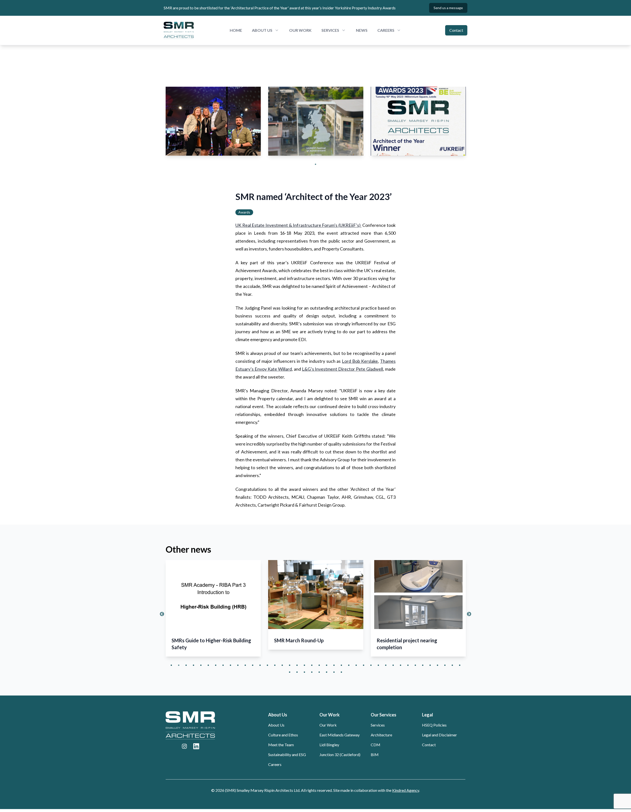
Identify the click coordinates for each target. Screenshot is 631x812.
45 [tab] (319, 672)
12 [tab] (252, 665)
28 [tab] (370, 665)
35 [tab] (422, 665)
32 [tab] (400, 665)
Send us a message (448, 8)
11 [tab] (245, 665)
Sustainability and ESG (287, 754)
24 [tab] (341, 665)
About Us (276, 725)
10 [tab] (237, 665)
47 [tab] (334, 672)
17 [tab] (289, 665)
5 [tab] (200, 665)
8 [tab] (223, 665)
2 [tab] (178, 665)
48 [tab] (341, 672)
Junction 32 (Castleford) (339, 754)
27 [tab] (363, 665)
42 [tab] (297, 672)
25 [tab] (348, 665)
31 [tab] (393, 665)
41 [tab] (289, 672)
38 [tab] (444, 665)
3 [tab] (186, 665)
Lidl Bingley (329, 744)
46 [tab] (326, 672)
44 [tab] (311, 672)
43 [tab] (304, 672)
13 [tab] (260, 665)
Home (236, 30)
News (362, 30)
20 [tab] (311, 665)
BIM (375, 754)
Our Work (300, 30)
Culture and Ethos (283, 734)
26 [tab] (356, 665)
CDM (375, 744)
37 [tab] (437, 665)
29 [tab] (378, 665)
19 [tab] (304, 665)
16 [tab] (282, 665)
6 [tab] (208, 665)
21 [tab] (319, 665)
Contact (456, 30)
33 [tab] (407, 665)
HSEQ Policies (434, 725)
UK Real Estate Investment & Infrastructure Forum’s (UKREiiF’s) (298, 225)
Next (469, 614)
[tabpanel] (213, 121)
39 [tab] (452, 665)
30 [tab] (385, 665)
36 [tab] (430, 665)
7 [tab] (215, 665)
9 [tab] (230, 665)
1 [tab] (315, 164)
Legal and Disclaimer (439, 734)
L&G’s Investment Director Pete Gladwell (342, 369)
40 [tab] (459, 665)
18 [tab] (297, 665)
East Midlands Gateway (339, 734)
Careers (274, 764)
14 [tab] (267, 665)
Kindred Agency (405, 790)
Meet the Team (281, 744)
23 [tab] (334, 665)
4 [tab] (193, 665)
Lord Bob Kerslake (360, 361)
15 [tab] (274, 665)
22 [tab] (326, 665)
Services (378, 725)
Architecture (381, 734)
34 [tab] (415, 665)
